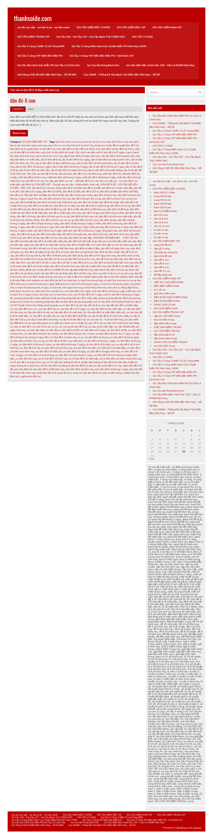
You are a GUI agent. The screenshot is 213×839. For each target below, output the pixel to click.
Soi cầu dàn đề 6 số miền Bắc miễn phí (104, 312)
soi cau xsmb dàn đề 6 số (73, 326)
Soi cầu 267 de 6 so (90, 305)
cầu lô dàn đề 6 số (51, 159)
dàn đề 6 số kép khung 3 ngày (42, 223)
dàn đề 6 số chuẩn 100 (111, 202)
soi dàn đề (51, 330)
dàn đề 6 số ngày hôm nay (115, 248)
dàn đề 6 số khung (112, 223)
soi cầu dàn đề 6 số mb (36, 312)
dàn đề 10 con (162, 270)
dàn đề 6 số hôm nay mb (84, 216)
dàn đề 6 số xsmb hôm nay (65, 266)
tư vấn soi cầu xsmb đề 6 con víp (103, 365)
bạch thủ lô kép (162, 203)
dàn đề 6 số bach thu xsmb (86, 198)
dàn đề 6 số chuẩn (88, 202)
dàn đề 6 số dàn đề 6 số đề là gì (44, 209)
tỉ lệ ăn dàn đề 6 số (51, 365)
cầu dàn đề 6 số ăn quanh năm (118, 155)
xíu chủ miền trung (164, 345)
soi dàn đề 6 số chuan (97, 337)
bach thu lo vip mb (122, 141)
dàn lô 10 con (161, 226)
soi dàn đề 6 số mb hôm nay (56, 347)
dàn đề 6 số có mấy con (67, 205)
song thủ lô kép (162, 196)
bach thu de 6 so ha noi (68, 141)
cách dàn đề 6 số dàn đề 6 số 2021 (114, 148)
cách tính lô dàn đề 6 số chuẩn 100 (60, 152)
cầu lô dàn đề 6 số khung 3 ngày (69, 166)
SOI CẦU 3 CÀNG (142, 36)
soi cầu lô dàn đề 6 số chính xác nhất (108, 315)
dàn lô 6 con (161, 218)
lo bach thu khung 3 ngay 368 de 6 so (47, 283)
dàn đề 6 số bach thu (105, 195)
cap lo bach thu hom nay (49, 155)
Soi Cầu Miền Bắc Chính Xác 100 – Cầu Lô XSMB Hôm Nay (160, 65)
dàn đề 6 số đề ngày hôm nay (65, 212)
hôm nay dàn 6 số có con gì (108, 273)
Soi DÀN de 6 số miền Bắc (111, 347)
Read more (19, 133)
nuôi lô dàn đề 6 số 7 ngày (87, 294)
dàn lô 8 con (161, 222)
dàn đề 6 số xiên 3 (62, 262)
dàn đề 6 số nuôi (60, 252)
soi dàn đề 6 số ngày (74, 351)
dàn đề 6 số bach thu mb (56, 198)
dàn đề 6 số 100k (72, 187)
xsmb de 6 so (64, 372)
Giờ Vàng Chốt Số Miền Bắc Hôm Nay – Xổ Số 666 (46, 74)
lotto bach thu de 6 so (22, 291)
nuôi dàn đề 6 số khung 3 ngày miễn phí (114, 291)
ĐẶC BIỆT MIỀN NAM (166, 285)
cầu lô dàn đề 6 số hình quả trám (94, 163)
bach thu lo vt (55, 145)
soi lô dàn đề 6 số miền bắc (83, 358)
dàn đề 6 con (22, 100)
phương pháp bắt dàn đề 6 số (115, 298)
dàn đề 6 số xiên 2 (41, 262)
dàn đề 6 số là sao (119, 234)
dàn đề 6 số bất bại (25, 202)
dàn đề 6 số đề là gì (117, 209)
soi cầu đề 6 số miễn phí (42, 315)
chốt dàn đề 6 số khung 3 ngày (99, 177)
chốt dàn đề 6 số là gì (128, 177)
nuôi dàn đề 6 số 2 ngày (77, 291)
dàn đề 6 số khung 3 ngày (114, 227)
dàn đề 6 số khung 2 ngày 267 (42, 227)
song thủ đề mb (163, 244)
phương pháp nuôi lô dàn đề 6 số (96, 301)
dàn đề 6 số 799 (19, 195)
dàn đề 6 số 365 (71, 191)
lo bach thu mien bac (95, 287)
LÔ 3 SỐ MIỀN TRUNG (167, 330)
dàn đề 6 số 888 (37, 195)
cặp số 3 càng (162, 248)
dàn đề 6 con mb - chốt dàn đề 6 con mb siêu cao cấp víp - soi (88, 180)
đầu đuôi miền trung (165, 338)
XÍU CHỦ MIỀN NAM (166, 308)
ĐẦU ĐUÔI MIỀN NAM (167, 300)
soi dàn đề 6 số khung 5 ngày (35, 344)
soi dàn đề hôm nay (26, 358)
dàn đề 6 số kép (107, 220)
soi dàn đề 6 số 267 (69, 330)
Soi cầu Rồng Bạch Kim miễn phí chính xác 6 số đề (55, 323)
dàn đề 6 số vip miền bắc (109, 259)
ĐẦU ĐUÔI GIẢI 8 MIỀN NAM (170, 297)
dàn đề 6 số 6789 (128, 191)
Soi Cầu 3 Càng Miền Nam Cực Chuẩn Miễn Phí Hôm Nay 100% (109, 46)
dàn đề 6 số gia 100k (112, 212)
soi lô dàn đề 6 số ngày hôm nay (28, 362)
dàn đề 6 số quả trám (81, 252)
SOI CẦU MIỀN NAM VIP (167, 27)
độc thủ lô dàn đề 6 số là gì (109, 269)
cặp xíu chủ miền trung (167, 315)
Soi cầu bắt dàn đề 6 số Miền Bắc (120, 305)
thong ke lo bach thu (28, 365)
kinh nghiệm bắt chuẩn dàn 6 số (95, 276)
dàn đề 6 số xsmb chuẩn (35, 266)
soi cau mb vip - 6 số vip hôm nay (104, 319)
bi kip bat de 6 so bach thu (79, 145)
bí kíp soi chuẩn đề (105, 145)
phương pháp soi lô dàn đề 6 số (61, 305)
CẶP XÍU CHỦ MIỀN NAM (168, 282)
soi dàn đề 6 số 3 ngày (93, 330)
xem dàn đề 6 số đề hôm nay (48, 369)
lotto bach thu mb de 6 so (49, 291)
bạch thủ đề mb (163, 256)
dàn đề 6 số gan (91, 212)
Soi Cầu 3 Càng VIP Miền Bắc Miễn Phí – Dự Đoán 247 (102, 55)
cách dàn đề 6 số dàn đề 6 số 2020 (75, 148)
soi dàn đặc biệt (35, 330)
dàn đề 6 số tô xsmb (128, 255)
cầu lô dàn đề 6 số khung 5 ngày (106, 166)
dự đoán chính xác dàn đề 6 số (41, 273)
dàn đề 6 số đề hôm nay (93, 209)
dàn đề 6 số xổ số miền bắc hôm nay (113, 262)
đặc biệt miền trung (165, 323)
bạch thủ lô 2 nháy (164, 192)
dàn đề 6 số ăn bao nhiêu (78, 195)
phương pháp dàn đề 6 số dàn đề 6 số (55, 301)
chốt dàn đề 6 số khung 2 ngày (64, 177)
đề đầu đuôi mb (163, 274)
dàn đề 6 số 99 (56, 195)
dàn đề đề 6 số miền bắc (120, 266)
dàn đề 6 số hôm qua (86, 220)
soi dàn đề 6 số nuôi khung (39, 355)
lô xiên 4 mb (161, 237)
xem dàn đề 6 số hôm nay (79, 369)
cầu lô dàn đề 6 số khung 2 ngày (33, 166)
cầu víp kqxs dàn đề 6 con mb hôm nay (80, 173)
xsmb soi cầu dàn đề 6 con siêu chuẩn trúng (97, 372)
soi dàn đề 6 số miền (84, 347)
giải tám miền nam (164, 293)
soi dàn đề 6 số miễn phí (48, 351)
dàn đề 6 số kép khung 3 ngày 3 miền (80, 223)
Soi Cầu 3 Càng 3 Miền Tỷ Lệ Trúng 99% (41, 46)
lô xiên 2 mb (161, 229)
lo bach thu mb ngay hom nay (66, 287)
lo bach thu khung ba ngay (83, 283)
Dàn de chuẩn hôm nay (93, 266)
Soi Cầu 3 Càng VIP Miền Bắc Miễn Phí (40, 55)
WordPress (182, 827)
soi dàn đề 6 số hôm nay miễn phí (63, 340)
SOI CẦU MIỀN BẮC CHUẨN (93, 27)
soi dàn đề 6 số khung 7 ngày (68, 344)
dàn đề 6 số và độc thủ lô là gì (26, 259)
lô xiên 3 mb (161, 233)
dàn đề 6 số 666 (108, 191)
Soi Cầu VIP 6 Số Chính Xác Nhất (121, 323)
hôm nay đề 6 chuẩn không (37, 276)
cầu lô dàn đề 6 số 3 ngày (76, 159)
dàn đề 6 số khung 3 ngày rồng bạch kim (95, 230)
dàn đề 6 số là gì (26, 234)
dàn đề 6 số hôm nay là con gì (53, 216)
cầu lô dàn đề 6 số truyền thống (105, 170)
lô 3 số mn (160, 289)
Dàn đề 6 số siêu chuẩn (107, 252)
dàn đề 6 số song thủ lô (28, 255)
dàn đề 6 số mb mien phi (54, 237)
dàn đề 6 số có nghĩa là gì (95, 205)
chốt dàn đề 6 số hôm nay (32, 177)
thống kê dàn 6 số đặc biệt (78, 362)
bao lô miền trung (164, 319)
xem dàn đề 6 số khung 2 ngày (111, 369)
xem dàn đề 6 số (23, 369)
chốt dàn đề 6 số (111, 173)
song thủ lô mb (162, 199)
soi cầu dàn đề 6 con (21, 308)
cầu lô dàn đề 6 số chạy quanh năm (110, 159)
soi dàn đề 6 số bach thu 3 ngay (113, 333)
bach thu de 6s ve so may (97, 141)
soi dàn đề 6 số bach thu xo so (66, 337)
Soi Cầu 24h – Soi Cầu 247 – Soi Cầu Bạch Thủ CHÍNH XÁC (90, 36)
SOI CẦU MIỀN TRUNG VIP (33, 36)
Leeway (197, 827)
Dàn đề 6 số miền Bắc (80, 237)
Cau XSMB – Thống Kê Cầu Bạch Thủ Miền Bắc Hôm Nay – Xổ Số (121, 74)
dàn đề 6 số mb (31, 237)
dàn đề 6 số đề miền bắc (34, 212)
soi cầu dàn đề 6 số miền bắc (66, 312)
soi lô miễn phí (55, 362)
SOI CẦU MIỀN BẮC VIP (131, 27)
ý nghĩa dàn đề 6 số (30, 376)
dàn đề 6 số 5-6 (90, 191)
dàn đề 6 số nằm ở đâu (87, 248)
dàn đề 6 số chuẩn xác (40, 205)
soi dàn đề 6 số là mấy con (100, 344)
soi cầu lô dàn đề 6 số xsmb (42, 319)
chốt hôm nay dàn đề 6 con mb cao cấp (31, 180)
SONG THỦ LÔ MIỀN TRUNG (170, 342)
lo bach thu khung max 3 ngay (31, 287)
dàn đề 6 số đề (71, 209)
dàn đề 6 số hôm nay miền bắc (115, 216)
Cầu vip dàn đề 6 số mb (44, 173)
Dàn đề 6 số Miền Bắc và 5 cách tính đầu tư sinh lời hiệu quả (100, 244)
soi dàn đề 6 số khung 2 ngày (99, 340)
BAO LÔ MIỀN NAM (165, 211)
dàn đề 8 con (161, 267)
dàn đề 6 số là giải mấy (48, 234)
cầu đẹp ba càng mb (166, 252)
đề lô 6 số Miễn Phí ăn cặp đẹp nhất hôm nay (69, 269)
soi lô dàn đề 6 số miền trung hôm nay (120, 358)
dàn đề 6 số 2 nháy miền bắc (117, 187)
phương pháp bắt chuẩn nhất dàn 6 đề (35, 298)
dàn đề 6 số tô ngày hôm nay (100, 255)
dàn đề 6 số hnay (26, 216)
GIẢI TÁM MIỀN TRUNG (167, 327)
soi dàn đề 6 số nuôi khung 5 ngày (74, 355)
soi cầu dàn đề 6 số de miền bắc (104, 308)
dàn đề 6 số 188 (91, 187)
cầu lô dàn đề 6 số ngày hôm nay (69, 170)
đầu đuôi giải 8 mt (164, 334)
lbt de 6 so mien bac (66, 280)
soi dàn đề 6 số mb (30, 347)
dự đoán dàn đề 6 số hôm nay (75, 273)
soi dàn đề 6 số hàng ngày (124, 337)
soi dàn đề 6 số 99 (117, 330)
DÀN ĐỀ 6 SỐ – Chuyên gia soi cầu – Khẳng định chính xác (67, 184)
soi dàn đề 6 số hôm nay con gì (27, 340)
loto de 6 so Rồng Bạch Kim (123, 287)
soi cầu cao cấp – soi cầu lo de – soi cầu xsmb (43, 27)
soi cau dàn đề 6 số (44, 308)
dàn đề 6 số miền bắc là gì (82, 241)
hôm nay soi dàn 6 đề (65, 276)
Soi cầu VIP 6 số (93, 323)
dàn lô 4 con (161, 214)
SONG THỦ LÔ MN (164, 304)
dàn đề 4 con (161, 259)
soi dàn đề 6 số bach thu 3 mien (77, 333)
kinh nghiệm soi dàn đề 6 (40, 280)
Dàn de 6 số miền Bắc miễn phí (114, 241)
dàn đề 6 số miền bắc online (50, 244)
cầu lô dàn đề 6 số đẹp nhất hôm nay (55, 163)
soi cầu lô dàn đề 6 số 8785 (72, 315)
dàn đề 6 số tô (75, 255)
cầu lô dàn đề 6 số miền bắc (34, 170)
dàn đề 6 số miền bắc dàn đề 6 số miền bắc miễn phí (38, 241)
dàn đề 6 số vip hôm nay (81, 259)
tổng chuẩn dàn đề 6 (73, 365)
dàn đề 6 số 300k (52, 191)
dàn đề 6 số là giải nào (74, 234)
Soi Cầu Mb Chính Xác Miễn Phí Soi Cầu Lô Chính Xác (48, 65)
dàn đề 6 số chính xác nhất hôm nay (57, 202)
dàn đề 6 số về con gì (55, 259)
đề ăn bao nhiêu (34, 269)
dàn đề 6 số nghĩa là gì (37, 252)
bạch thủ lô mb (162, 207)
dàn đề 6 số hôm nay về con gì (57, 220)
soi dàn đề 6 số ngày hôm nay (103, 351)
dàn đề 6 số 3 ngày (31, 191)
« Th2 (151, 458)
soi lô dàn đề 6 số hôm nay (52, 358)
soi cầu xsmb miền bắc (100, 326)
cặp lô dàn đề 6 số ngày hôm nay (82, 155)
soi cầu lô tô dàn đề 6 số (72, 319)
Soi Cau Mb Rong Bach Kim (103, 65)
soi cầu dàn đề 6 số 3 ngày (71, 308)
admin (31, 109)
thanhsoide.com (33, 18)
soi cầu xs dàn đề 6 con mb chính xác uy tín (34, 326)
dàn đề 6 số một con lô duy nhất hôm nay (50, 248)
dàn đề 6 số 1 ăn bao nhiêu (47, 187)
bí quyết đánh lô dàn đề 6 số (39, 148)
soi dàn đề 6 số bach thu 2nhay (41, 333)
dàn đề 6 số (27, 184)
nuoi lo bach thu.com (60, 294)
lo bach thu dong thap (90, 280)
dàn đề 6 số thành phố (54, 255)
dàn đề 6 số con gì (120, 205)
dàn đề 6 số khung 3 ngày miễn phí (53, 230)
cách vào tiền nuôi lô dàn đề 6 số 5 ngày (102, 152)
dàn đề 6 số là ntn (98, 234)
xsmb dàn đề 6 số (46, 372)
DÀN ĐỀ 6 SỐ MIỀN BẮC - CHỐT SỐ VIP (115, 237)
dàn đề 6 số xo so (83, 262)
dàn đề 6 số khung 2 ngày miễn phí (80, 227)
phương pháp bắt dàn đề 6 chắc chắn (77, 298)
